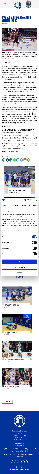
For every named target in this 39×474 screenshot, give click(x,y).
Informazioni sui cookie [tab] (29, 205)
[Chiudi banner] (36, 200)
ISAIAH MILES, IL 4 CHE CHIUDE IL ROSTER (14, 359)
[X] (7, 160)
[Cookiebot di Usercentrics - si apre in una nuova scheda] (24, 200)
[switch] (34, 242)
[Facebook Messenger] (18, 160)
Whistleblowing (23, 454)
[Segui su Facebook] (12, 461)
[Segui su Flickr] (27, 461)
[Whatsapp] (14, 160)
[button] (35, 4)
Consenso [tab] (5, 205)
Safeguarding (31, 454)
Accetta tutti (19, 262)
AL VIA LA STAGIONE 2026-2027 (12, 305)
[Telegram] (21, 160)
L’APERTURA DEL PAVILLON (11, 332)
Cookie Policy (7, 454)
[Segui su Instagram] (15, 461)
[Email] (28, 160)
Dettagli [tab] (15, 205)
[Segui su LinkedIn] (21, 461)
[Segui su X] (18, 461)
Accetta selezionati (19, 267)
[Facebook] (3, 160)
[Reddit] (25, 160)
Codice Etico (19, 456)
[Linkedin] (10, 160)
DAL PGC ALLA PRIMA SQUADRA (12, 387)
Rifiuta (19, 272)
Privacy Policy (15, 454)
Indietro (8, 402)
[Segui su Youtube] (24, 461)
